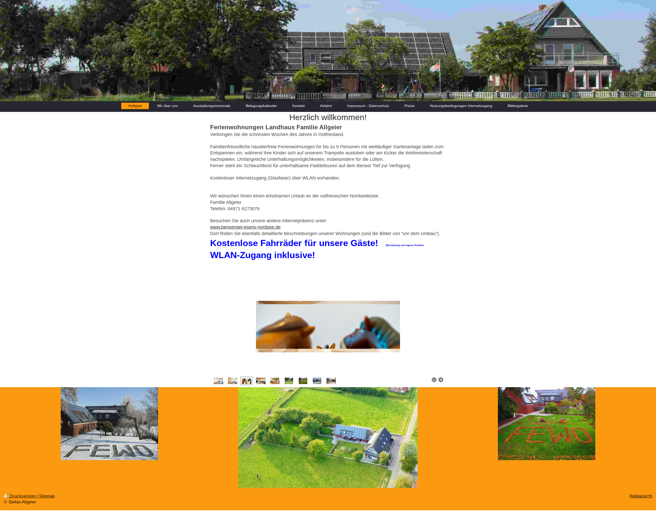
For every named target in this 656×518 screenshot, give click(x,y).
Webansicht (641, 496)
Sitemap (47, 496)
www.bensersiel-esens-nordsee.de (245, 227)
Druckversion (22, 496)
